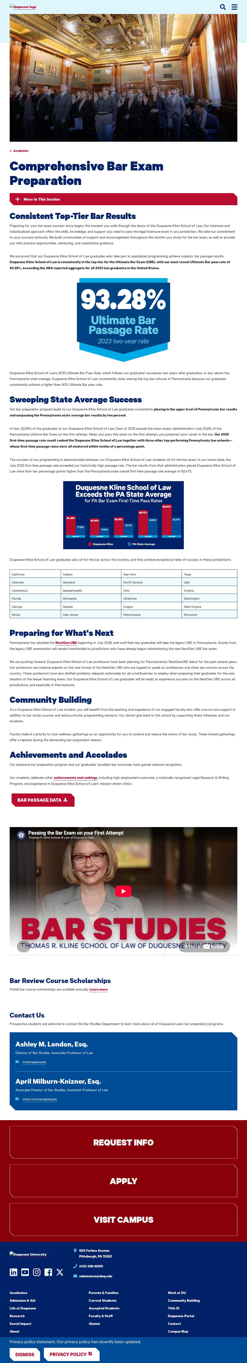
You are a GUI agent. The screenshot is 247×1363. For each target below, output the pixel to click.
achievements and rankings (75, 777)
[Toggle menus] (234, 7)
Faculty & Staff (101, 1316)
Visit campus (123, 1219)
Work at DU (177, 1292)
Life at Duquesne (23, 1308)
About (14, 1331)
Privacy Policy (68, 1354)
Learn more (98, 989)
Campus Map (178, 1331)
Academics (21, 151)
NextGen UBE (66, 642)
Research (17, 1316)
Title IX (173, 1308)
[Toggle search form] (223, 7)
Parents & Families (103, 1292)
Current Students (103, 1300)
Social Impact (20, 1323)
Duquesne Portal (181, 1316)
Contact (174, 1323)
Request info (123, 1142)
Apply (123, 1181)
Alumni (94, 1323)
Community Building (184, 1300)
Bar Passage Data (39, 800)
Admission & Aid (22, 1300)
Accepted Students (104, 1308)
